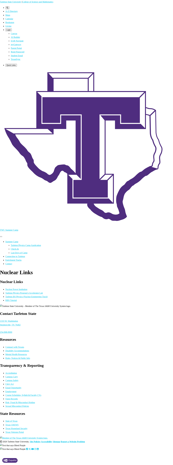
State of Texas (11, 421)
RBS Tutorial (11, 300)
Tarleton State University (10, 2)
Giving (8, 26)
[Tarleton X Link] (30, 449)
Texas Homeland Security (16, 428)
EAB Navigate (17, 41)
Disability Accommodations (17, 351)
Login (8, 30)
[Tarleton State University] (86, 224)
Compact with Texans (14, 347)
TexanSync (15, 59)
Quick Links (11, 65)
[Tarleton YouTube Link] (32, 449)
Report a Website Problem (73, 441)
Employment (10, 391)
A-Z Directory (11, 11)
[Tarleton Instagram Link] (35, 449)
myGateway (16, 44)
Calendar (9, 19)
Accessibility (46, 441)
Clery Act (9, 384)
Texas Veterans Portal (14, 432)
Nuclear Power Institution (16, 289)
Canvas (14, 33)
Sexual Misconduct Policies (17, 406)
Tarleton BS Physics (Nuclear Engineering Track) (26, 297)
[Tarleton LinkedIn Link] (38, 449)
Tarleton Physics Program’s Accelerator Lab (24, 293)
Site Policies (35, 441)
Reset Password (17, 52)
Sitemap (56, 441)
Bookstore (9, 22)
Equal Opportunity (13, 388)
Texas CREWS (12, 425)
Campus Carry (11, 377)
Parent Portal (16, 48)
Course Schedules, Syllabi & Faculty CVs (23, 395)
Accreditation (11, 373)
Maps (7, 15)
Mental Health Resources (16, 354)
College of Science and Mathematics (37, 2)
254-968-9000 (6, 332)
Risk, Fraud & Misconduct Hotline (20, 402)
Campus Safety (11, 380)
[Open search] (7, 7)
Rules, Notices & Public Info (17, 358)
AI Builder (15, 37)
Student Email (17, 55)
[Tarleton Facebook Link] (27, 449)
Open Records (11, 399)
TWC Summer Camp (9, 230)
